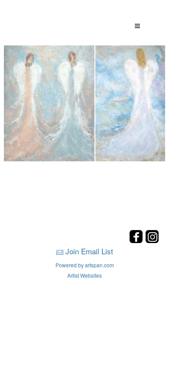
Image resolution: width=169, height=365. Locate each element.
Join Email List (89, 251)
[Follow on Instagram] (152, 240)
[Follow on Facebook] (137, 240)
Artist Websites (84, 275)
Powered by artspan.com (84, 265)
